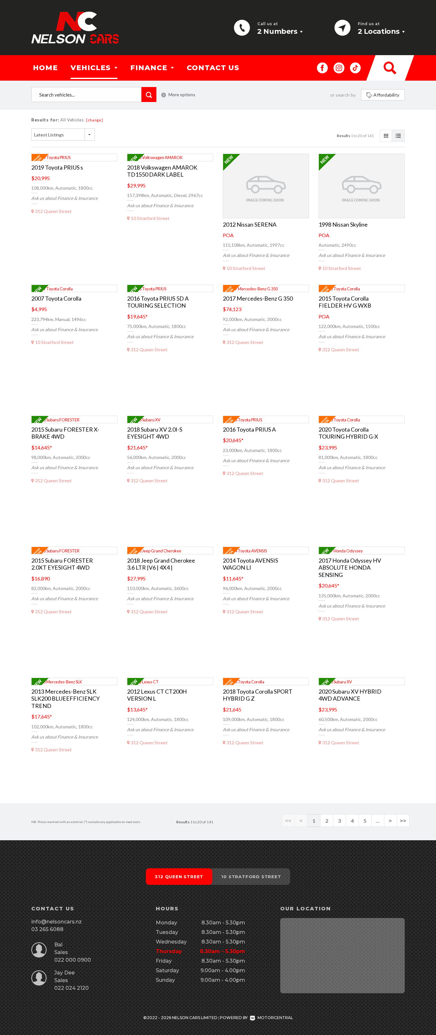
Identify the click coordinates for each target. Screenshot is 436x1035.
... (378, 821)
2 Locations (379, 31)
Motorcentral (275, 1017)
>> (403, 821)
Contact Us (213, 67)
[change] (94, 120)
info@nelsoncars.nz (56, 922)
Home (45, 67)
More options (182, 94)
